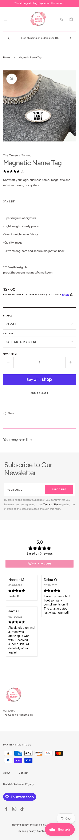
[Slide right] (70, 38)
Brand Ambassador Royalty (18, 784)
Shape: (7, 315)
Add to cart (40, 393)
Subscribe (59, 489)
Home (6, 57)
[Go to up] (73, 834)
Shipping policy (27, 831)
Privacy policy (38, 824)
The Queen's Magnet (15, 714)
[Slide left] (8, 38)
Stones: (8, 333)
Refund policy (20, 824)
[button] (5, 19)
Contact (23, 772)
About (6, 772)
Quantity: (10, 353)
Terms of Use (51, 504)
